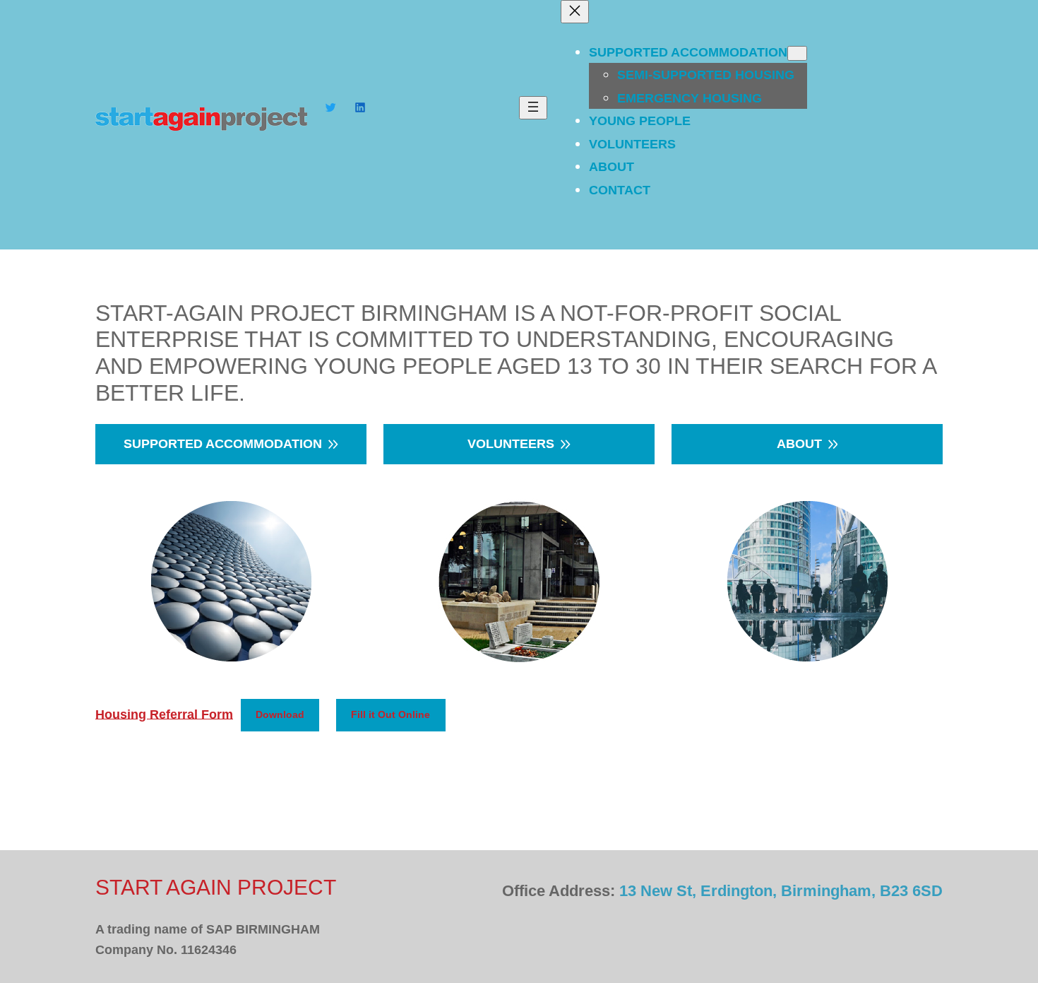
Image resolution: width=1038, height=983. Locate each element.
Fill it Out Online (390, 714)
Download (280, 714)
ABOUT (799, 444)
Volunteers (510, 444)
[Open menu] (533, 107)
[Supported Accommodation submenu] (797, 53)
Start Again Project (215, 887)
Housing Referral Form (164, 714)
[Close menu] (575, 11)
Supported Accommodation (223, 444)
